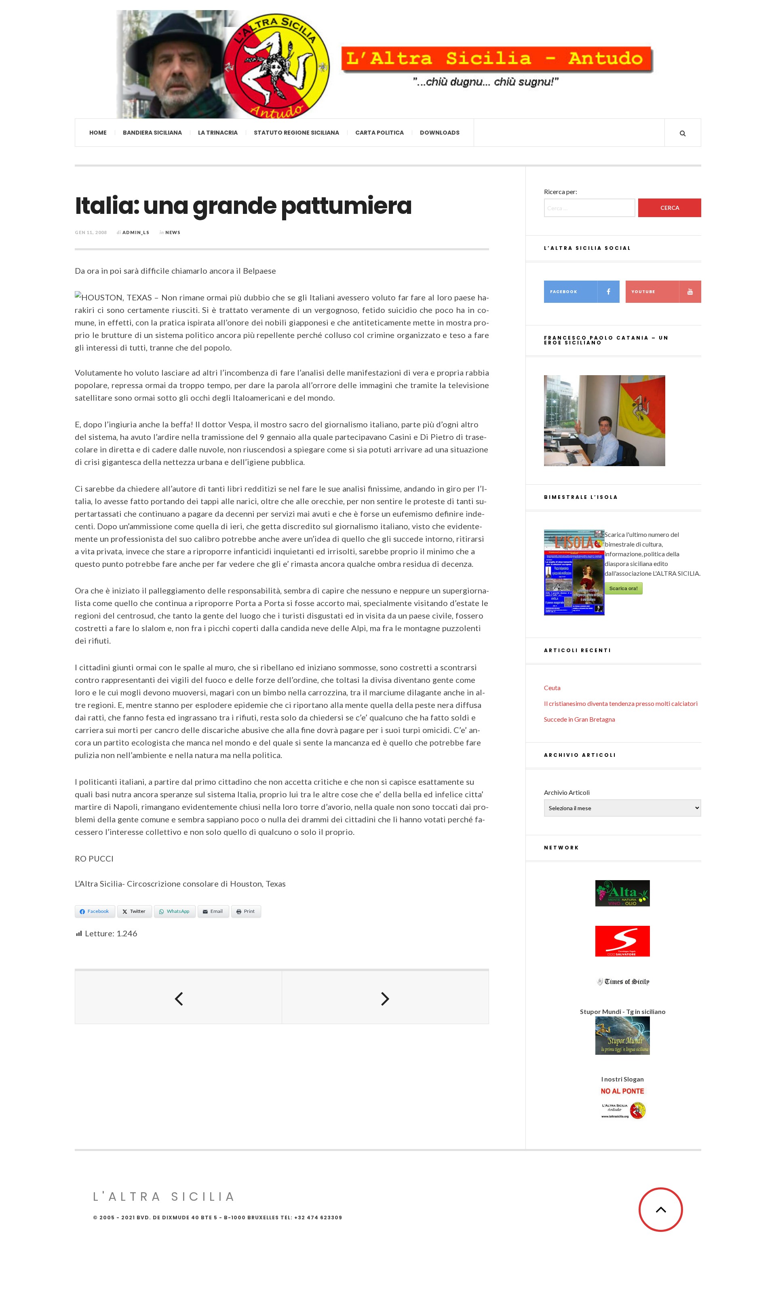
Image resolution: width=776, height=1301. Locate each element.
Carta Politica (379, 133)
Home (98, 133)
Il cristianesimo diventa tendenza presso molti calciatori (621, 703)
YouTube (643, 292)
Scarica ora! (623, 588)
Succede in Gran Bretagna (579, 719)
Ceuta (552, 687)
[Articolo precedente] (178, 997)
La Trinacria (218, 133)
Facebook (563, 292)
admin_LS (136, 232)
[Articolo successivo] (385, 997)
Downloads (440, 133)
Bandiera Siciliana (152, 133)
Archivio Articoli (567, 792)
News (173, 232)
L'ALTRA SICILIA (165, 1196)
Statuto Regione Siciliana (296, 133)
